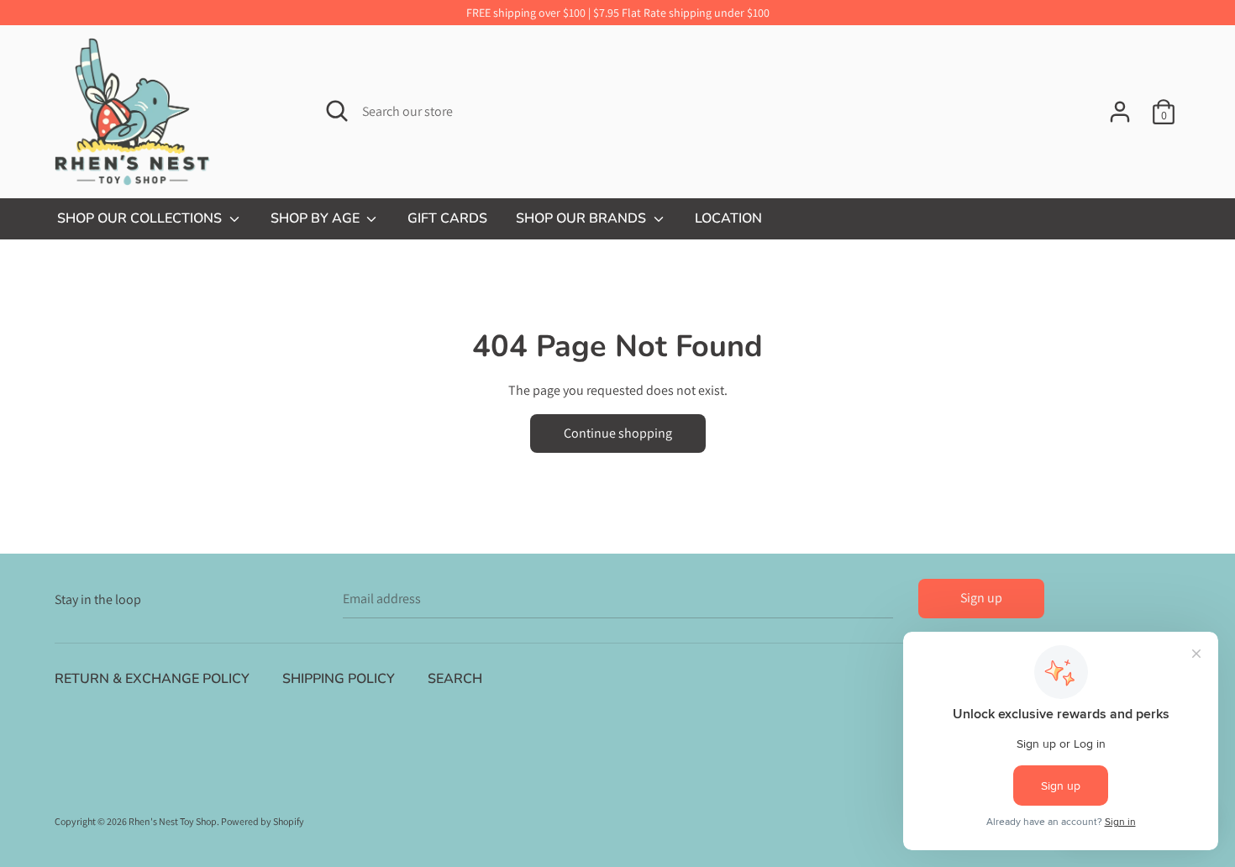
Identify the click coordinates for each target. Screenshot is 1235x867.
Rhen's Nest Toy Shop (173, 821)
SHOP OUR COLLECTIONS (141, 218)
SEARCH (455, 679)
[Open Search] (337, 111)
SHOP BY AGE (317, 218)
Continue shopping (618, 433)
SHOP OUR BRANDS (582, 218)
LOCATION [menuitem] (728, 218)
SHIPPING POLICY (338, 679)
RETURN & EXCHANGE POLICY (152, 679)
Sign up (981, 598)
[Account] (1120, 105)
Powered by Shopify (262, 821)
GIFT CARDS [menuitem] (447, 218)
